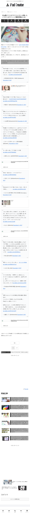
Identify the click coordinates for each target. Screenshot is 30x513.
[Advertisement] (15, 371)
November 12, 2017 (21, 104)
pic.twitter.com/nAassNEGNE (10, 137)
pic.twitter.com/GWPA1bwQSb (10, 101)
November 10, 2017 (22, 121)
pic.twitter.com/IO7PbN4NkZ (9, 152)
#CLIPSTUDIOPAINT (21, 99)
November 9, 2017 (16, 255)
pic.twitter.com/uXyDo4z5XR (15, 74)
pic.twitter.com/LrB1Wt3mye (14, 252)
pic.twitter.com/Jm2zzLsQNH (19, 282)
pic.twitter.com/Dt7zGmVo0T (9, 311)
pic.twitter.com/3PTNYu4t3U (9, 117)
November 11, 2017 (17, 225)
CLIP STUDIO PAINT (17, 352)
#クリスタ (21, 262)
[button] (27, 299)
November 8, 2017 (7, 80)
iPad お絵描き (25, 352)
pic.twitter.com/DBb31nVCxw (9, 264)
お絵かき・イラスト (6, 352)
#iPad (25, 262)
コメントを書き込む (15, 499)
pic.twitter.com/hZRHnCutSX (19, 189)
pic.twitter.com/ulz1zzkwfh (9, 221)
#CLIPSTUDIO (12, 99)
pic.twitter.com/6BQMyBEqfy (9, 174)
